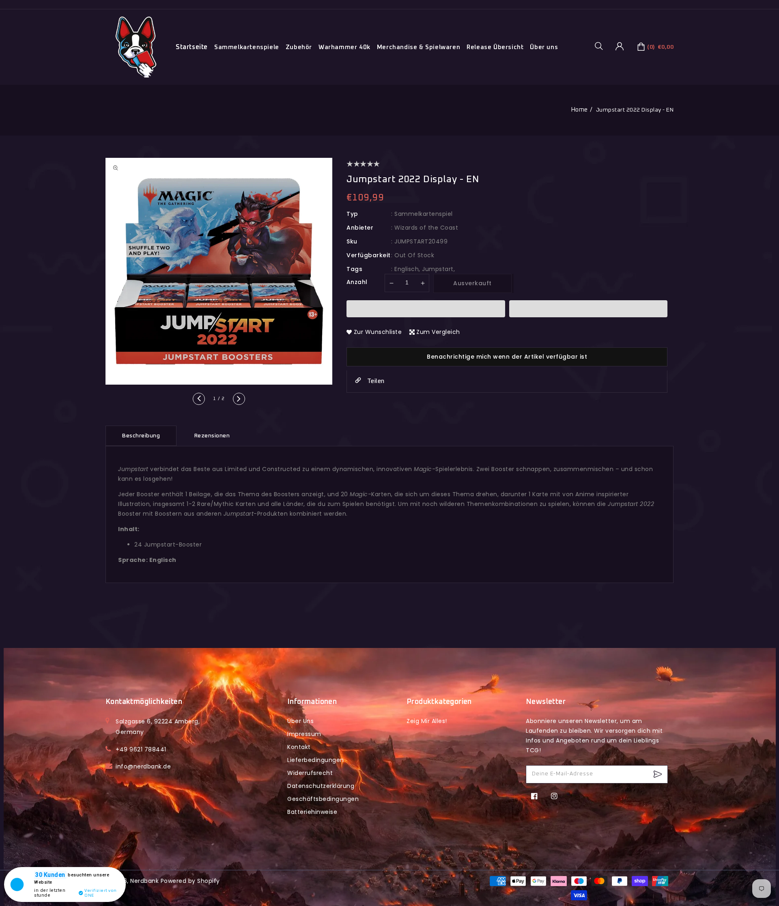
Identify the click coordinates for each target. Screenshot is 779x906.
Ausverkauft (472, 283)
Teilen (375, 381)
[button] (601, 46)
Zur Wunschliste (378, 332)
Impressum (304, 734)
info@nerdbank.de (143, 766)
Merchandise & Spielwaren (418, 47)
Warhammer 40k (344, 47)
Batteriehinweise (312, 812)
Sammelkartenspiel (423, 214)
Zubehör (299, 47)
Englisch (406, 269)
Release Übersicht (495, 47)
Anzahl (356, 282)
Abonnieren (659, 774)
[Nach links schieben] (199, 399)
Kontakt (299, 747)
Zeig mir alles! (427, 721)
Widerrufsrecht (310, 773)
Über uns (544, 47)
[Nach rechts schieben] (239, 399)
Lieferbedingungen (315, 760)
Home (579, 110)
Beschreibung (141, 436)
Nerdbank (144, 881)
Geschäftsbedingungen (323, 799)
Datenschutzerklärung (320, 786)
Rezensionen (212, 436)
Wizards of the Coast (426, 228)
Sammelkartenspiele (246, 47)
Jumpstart (438, 269)
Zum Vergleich (438, 332)
